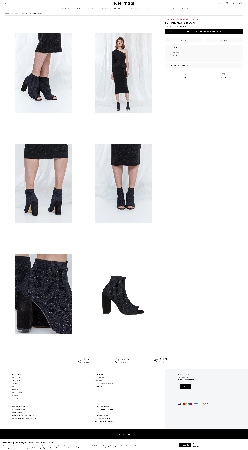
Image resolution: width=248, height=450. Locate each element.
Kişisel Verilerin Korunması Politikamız (25, 418)
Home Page (8, 13)
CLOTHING (104, 9)
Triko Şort (15, 384)
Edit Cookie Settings (19, 409)
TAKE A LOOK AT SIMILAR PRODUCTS (204, 31)
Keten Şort (16, 387)
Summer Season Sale (84, 9)
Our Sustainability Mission (104, 384)
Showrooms (99, 381)
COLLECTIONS (119, 9)
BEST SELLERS (169, 9)
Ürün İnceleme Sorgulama (104, 409)
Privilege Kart (99, 378)
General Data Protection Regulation (24, 415)
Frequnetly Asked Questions (104, 421)
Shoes (22, 13)
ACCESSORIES (152, 9)
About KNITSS (100, 387)
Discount (15, 396)
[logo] (124, 3)
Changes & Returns (101, 415)
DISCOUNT (185, 9)
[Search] (220, 3)
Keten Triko (16, 378)
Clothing (15, 390)
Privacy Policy (17, 412)
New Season (64, 9)
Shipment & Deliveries (102, 418)
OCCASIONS (135, 9)
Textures (15, 398)
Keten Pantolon (17, 393)
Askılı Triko (16, 381)
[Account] (234, 3)
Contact (97, 412)
